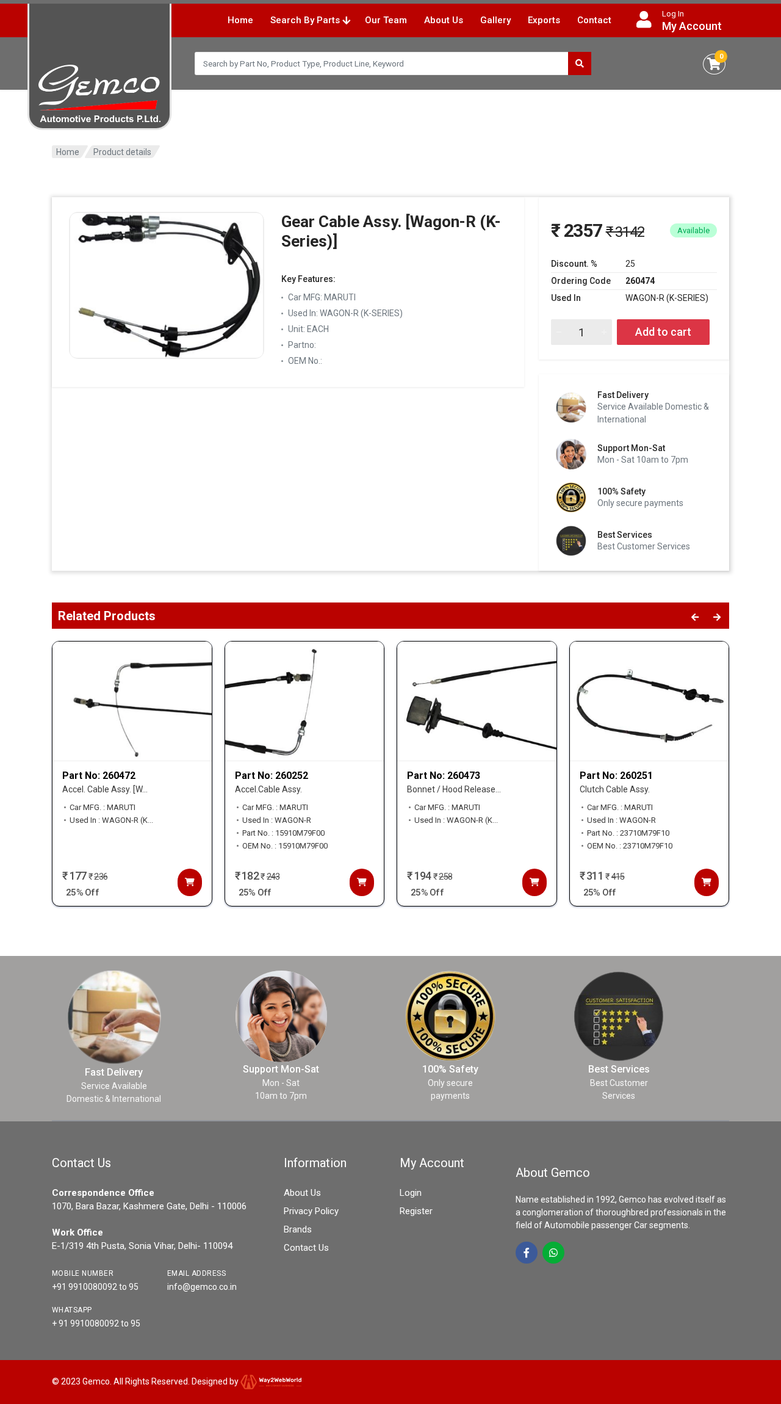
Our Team (386, 20)
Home (240, 20)
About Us (443, 20)
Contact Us (306, 1247)
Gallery (495, 20)
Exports (544, 20)
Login (411, 1192)
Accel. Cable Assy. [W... (105, 789)
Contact (594, 20)
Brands (298, 1229)
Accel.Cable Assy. (268, 789)
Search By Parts (306, 20)
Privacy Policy (311, 1211)
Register (416, 1211)
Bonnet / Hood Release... (454, 789)
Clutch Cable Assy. (615, 789)
